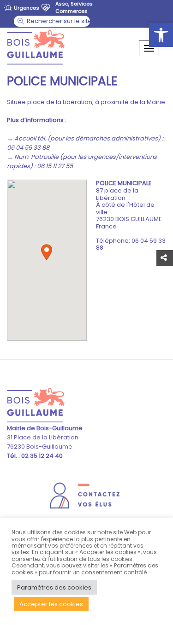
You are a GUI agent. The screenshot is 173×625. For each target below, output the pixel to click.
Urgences (26, 8)
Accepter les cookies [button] (51, 604)
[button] (161, 35)
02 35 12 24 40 (41, 455)
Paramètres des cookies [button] (54, 587)
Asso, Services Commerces (74, 7)
